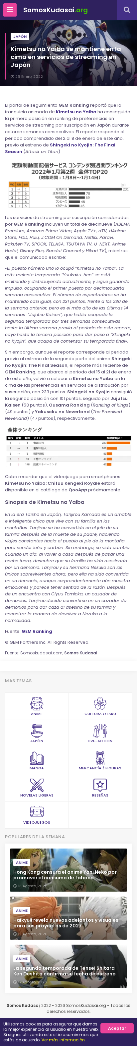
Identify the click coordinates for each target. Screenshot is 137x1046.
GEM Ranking (37, 631)
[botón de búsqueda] (127, 10)
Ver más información (63, 1040)
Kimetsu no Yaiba (76, 112)
